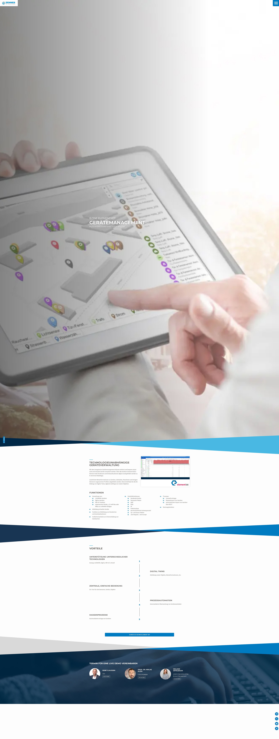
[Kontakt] (276, 723)
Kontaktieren (106, 676)
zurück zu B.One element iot (139, 635)
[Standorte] (276, 728)
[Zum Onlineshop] (276, 714)
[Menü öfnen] (275, 3)
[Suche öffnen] (276, 719)
